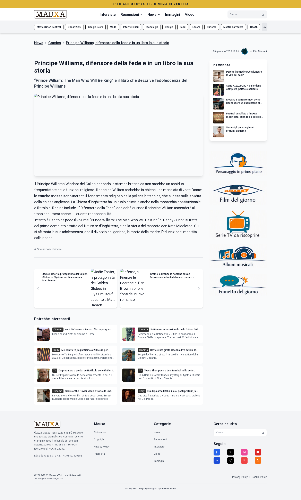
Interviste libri (131, 27)
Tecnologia (152, 27)
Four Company (140, 488)
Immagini (172, 14)
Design (169, 27)
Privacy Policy (102, 446)
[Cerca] (263, 14)
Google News (95, 27)
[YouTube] (258, 452)
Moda (113, 27)
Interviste (108, 14)
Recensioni (160, 439)
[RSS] (258, 460)
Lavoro (196, 27)
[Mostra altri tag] (264, 27)
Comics (54, 43)
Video (190, 14)
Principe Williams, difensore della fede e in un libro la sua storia (117, 43)
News (38, 43)
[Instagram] (244, 452)
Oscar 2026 (74, 27)
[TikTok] (230, 460)
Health (254, 27)
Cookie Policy (259, 477)
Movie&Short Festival (49, 27)
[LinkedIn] (217, 460)
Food (183, 27)
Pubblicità (99, 453)
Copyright (99, 439)
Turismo (211, 27)
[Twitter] (230, 452)
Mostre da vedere (233, 27)
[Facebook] (217, 452)
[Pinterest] (244, 460)
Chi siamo (99, 432)
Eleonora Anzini (168, 488)
